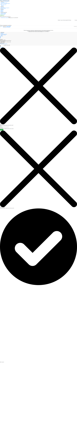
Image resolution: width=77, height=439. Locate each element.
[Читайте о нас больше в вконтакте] (0, 36)
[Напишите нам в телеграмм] (0, 37)
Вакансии (2, 33)
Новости (2, 10)
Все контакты (2, 2)
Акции (1, 35)
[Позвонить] (0, 47)
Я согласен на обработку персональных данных (7, 128)
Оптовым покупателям (4, 34)
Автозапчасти (2, 7)
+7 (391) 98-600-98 (6, 1)
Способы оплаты (3, 14)
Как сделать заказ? (3, 4)
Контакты (2, 5)
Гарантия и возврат (3, 13)
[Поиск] (9, 16)
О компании (2, 9)
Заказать (2, 129)
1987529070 (8, 26)
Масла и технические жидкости (5, 3)
